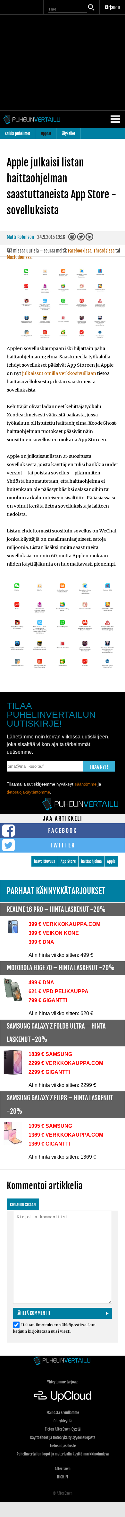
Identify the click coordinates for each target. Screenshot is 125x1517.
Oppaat (46, 133)
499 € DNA (41, 982)
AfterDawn (63, 1468)
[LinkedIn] (90, 238)
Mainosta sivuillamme (62, 1412)
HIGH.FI (62, 1477)
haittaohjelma (91, 861)
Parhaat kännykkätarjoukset (56, 891)
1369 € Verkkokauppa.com (66, 1135)
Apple (111, 861)
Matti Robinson (20, 237)
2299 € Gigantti (49, 1072)
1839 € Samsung (50, 1054)
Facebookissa (79, 250)
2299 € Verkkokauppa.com (66, 1063)
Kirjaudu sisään (23, 1204)
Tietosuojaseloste (63, 1445)
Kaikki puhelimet (17, 133)
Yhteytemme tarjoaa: (62, 1382)
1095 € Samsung (50, 1126)
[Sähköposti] (72, 238)
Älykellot (68, 133)
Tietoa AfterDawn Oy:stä (62, 1429)
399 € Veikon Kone (54, 933)
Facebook (62, 830)
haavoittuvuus (44, 861)
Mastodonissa (19, 257)
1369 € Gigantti (49, 1144)
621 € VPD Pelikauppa (58, 991)
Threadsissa (104, 250)
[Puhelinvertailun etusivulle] (62, 1361)
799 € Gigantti (48, 1000)
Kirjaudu (112, 7)
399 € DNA (41, 942)
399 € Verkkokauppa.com (64, 924)
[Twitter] (81, 238)
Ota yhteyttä (62, 1420)
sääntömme (85, 784)
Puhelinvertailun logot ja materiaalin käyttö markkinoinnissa (63, 1454)
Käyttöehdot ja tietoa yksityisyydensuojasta (62, 1437)
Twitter (62, 845)
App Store (68, 861)
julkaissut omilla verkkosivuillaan (59, 373)
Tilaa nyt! (99, 767)
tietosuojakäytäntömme (28, 792)
